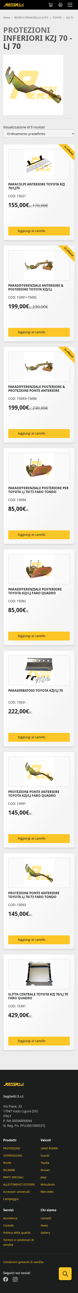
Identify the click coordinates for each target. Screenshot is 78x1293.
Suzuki (45, 1155)
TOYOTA (57, 17)
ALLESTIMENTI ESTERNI (19, 1184)
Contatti (8, 1225)
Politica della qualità (16, 1233)
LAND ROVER (49, 1148)
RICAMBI (9, 1170)
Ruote (7, 1163)
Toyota (45, 1163)
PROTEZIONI (11, 1148)
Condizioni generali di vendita (23, 1262)
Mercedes (47, 1192)
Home (6, 17)
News (44, 1225)
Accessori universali (16, 1192)
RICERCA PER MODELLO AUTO (31, 17)
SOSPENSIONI (12, 1155)
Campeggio (11, 1199)
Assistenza (10, 1218)
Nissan (45, 1170)
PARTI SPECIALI (13, 1177)
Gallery (45, 1233)
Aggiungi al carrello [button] (31, 231)
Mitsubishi (48, 1184)
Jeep (43, 1177)
